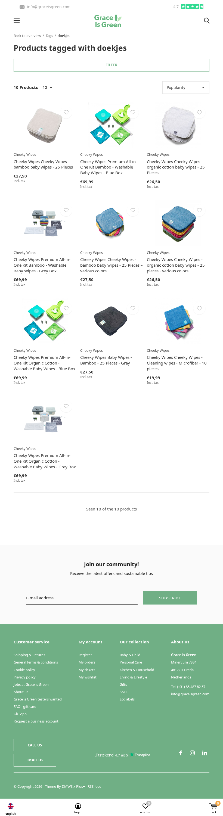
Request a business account (36, 721)
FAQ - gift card (25, 706)
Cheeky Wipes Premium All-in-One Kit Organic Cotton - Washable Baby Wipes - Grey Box (45, 461)
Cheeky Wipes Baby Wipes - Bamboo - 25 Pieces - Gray (106, 360)
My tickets (87, 669)
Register (85, 654)
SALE (124, 691)
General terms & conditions (36, 662)
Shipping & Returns (29, 654)
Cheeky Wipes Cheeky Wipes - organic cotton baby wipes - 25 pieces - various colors (176, 265)
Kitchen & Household (137, 669)
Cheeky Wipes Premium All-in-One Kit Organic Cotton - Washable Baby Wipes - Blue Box (44, 362)
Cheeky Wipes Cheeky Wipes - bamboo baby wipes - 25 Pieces (43, 164)
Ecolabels (127, 699)
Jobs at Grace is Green (31, 684)
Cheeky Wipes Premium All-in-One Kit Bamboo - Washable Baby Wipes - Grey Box (42, 265)
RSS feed (94, 786)
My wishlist (88, 677)
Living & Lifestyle (133, 677)
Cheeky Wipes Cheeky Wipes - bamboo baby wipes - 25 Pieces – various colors (111, 265)
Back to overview (27, 35)
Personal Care (131, 662)
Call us (35, 745)
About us (21, 691)
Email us (34, 760)
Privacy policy (25, 677)
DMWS (67, 786)
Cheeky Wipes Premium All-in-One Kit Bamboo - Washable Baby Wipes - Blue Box (108, 167)
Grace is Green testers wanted (38, 699)
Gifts (123, 684)
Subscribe (170, 597)
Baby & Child (130, 654)
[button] (18, 21)
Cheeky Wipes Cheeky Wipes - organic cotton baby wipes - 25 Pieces (176, 167)
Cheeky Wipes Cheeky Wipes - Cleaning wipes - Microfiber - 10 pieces (177, 362)
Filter (111, 65)
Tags (49, 35)
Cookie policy (24, 669)
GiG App (20, 713)
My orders (87, 662)
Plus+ (80, 786)
